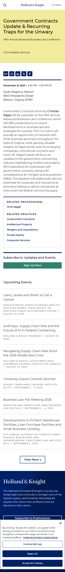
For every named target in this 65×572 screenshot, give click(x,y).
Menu (58, 5)
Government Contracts (21, 219)
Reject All (32, 553)
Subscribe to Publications (32, 518)
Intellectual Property (19, 224)
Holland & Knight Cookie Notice (40, 537)
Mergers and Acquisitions (22, 229)
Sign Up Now (33, 265)
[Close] (60, 523)
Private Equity (15, 234)
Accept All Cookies (32, 563)
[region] (32, 544)
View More (31, 459)
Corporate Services (18, 240)
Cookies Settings (32, 544)
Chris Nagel (14, 206)
